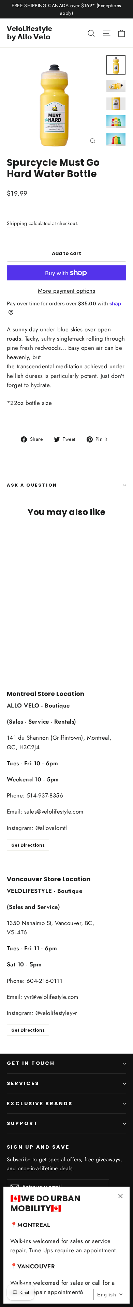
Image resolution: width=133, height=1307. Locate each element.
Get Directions (28, 845)
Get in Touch (31, 1063)
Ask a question (32, 485)
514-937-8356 (45, 795)
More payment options (66, 291)
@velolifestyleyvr (56, 1013)
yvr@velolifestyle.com (51, 997)
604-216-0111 (44, 981)
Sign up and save (38, 1147)
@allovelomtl (51, 828)
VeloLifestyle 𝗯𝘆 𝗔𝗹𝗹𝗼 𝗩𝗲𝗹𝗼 (29, 33)
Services (23, 1083)
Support (22, 1123)
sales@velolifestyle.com (54, 811)
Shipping (17, 223)
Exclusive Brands (40, 1103)
